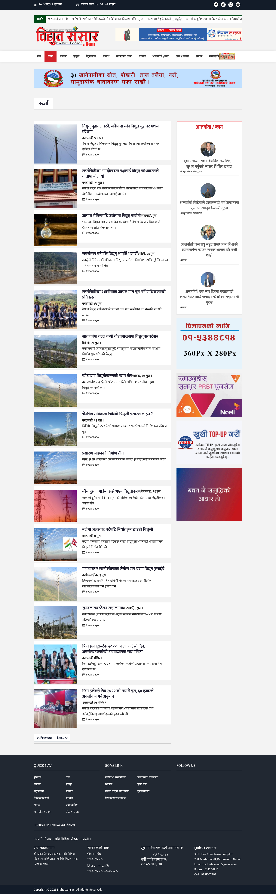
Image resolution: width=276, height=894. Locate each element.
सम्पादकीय (215, 56)
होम (39, 56)
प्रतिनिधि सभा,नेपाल (115, 777)
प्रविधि (106, 56)
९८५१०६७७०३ (41, 864)
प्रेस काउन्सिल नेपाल (115, 798)
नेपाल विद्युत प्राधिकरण (117, 791)
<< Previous (44, 738)
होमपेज (37, 777)
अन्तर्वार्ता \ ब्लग (160, 56)
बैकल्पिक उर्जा (41, 798)
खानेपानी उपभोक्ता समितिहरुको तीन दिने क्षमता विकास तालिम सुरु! (104, 19)
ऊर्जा (50, 56)
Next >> (62, 738)
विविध (142, 56)
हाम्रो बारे (142, 784)
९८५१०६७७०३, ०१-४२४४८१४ (102, 871)
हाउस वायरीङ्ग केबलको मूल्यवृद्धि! (161, 19)
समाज (199, 56)
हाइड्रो (76, 56)
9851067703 (208, 874)
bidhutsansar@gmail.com (220, 864)
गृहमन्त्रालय (143, 791)
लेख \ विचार (182, 56)
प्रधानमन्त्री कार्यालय (147, 777)
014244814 (211, 869)
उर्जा (68, 777)
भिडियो (108, 784)
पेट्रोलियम (91, 56)
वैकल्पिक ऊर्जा (124, 56)
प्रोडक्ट (63, 56)
